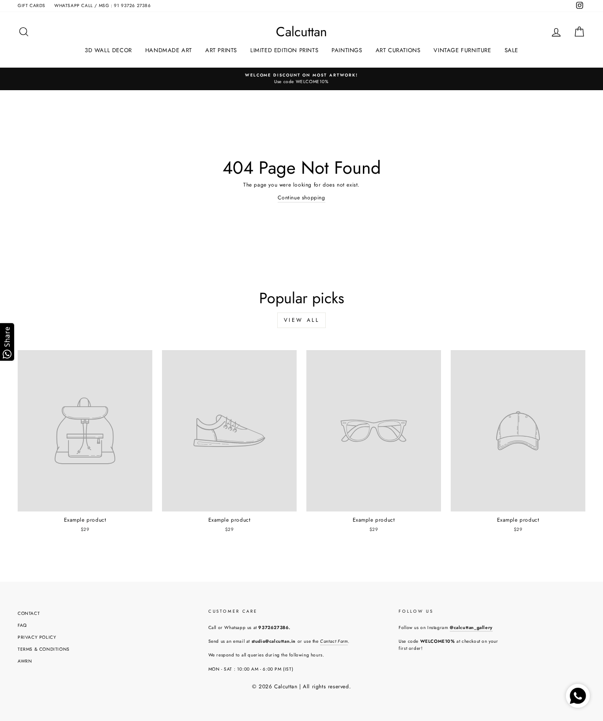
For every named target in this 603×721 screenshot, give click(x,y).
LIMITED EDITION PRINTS (284, 50)
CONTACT (29, 613)
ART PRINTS (221, 50)
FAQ (22, 625)
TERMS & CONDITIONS (44, 649)
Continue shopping (301, 198)
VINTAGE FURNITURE (462, 50)
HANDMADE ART (168, 50)
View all (302, 320)
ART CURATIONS (398, 50)
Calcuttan (301, 31)
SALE (511, 50)
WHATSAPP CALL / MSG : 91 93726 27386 (102, 5)
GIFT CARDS (31, 5)
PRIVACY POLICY (37, 637)
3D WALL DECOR (108, 50)
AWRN (25, 661)
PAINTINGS (347, 50)
